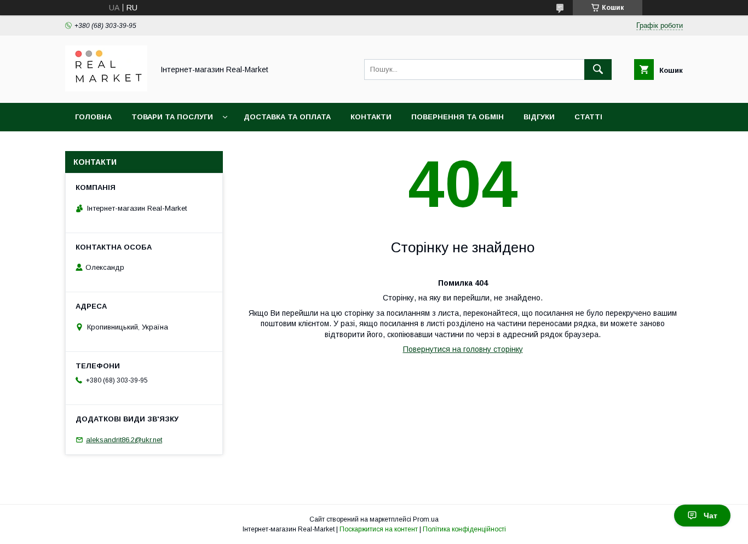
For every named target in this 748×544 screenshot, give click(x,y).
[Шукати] (598, 69)
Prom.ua (426, 519)
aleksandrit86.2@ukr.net (124, 440)
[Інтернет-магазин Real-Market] (106, 88)
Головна (93, 117)
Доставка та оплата (287, 117)
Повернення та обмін (457, 117)
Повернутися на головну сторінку (463, 349)
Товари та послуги (172, 117)
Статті (588, 117)
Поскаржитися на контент (379, 529)
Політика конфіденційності (464, 529)
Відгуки (539, 117)
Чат (710, 515)
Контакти (371, 117)
